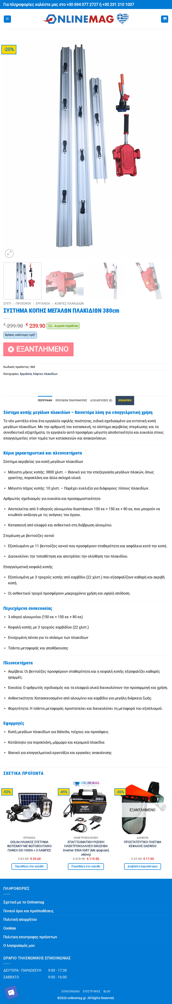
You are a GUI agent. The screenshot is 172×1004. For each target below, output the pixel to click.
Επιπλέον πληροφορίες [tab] (71, 400)
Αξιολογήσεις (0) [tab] (101, 400)
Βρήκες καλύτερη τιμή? (20, 334)
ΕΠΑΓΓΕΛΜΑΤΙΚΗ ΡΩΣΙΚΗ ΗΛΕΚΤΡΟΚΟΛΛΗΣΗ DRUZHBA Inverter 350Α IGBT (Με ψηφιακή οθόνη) (86, 848)
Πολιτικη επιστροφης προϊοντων (30, 937)
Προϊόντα (23, 303)
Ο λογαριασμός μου (19, 945)
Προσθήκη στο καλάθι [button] (29, 866)
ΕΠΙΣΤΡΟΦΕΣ (91, 991)
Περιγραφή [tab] (45, 400)
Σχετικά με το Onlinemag (23, 902)
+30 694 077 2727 (82, 4)
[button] (7, 19)
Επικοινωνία (71, 991)
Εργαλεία (43, 303)
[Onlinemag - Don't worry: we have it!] (86, 19)
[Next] (160, 149)
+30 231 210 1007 (118, 4)
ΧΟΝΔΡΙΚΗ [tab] (124, 400)
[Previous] (12, 149)
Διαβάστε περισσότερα (142, 866)
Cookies (9, 928)
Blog (106, 991)
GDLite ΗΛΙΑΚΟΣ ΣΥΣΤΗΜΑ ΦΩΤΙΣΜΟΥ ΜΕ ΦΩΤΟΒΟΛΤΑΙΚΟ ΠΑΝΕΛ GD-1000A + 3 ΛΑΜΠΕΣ (29, 846)
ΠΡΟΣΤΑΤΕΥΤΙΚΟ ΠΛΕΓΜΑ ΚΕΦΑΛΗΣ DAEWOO (142, 844)
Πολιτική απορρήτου (20, 919)
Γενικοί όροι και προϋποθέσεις (28, 911)
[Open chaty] (11, 992)
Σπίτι (7, 303)
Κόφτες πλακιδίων (69, 303)
